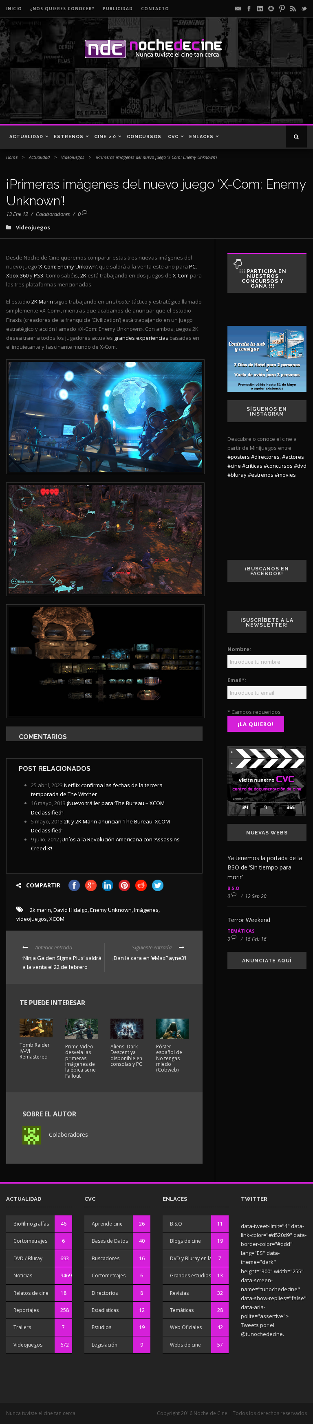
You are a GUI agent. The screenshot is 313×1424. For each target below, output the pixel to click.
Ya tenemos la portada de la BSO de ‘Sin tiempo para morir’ (264, 867)
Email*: (236, 680)
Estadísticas (105, 1310)
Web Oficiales (186, 1327)
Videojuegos (72, 157)
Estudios (101, 1327)
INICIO (14, 8)
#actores (293, 456)
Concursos (144, 136)
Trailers (22, 1327)
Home (12, 157)
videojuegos (31, 918)
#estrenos (260, 474)
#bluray (237, 474)
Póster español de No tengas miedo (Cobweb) (169, 1058)
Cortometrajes (30, 1240)
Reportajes (26, 1310)
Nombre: (239, 649)
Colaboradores (53, 214)
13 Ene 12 (17, 214)
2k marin (40, 909)
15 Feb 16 (256, 938)
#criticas (252, 465)
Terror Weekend (248, 920)
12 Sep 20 (256, 896)
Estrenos (69, 136)
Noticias (22, 1275)
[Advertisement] (118, 95)
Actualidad (26, 136)
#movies (285, 474)
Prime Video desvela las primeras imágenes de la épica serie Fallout (80, 1061)
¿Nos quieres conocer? (62, 8)
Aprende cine (107, 1223)
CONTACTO (155, 8)
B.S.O (233, 888)
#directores (265, 456)
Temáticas (241, 931)
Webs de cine (185, 1344)
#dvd (300, 465)
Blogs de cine (185, 1240)
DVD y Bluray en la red (195, 1258)
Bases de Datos (110, 1240)
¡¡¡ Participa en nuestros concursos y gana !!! (263, 279)
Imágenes (146, 909)
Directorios (105, 1293)
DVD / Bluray (27, 1258)
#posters (238, 456)
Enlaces (201, 136)
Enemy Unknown (111, 909)
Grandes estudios (190, 1275)
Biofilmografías (31, 1223)
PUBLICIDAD (118, 8)
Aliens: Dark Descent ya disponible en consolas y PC (126, 1055)
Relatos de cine (30, 1293)
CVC (173, 136)
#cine (234, 465)
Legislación (104, 1344)
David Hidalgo (70, 909)
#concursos (278, 465)
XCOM (56, 918)
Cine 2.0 (105, 136)
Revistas (179, 1293)
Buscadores (105, 1258)
